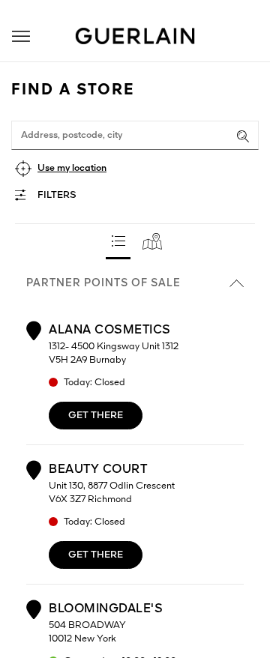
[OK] (243, 136)
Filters (57, 195)
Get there (95, 415)
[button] (21, 36)
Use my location (72, 168)
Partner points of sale (103, 283)
